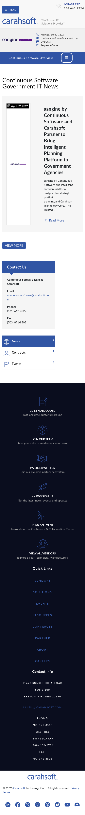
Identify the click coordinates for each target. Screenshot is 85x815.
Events (42, 603)
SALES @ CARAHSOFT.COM (42, 707)
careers (42, 661)
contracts (43, 626)
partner (42, 638)
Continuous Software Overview (31, 58)
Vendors (42, 580)
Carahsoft (19, 788)
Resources (42, 615)
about (42, 649)
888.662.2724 (74, 8)
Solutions (42, 592)
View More (14, 245)
